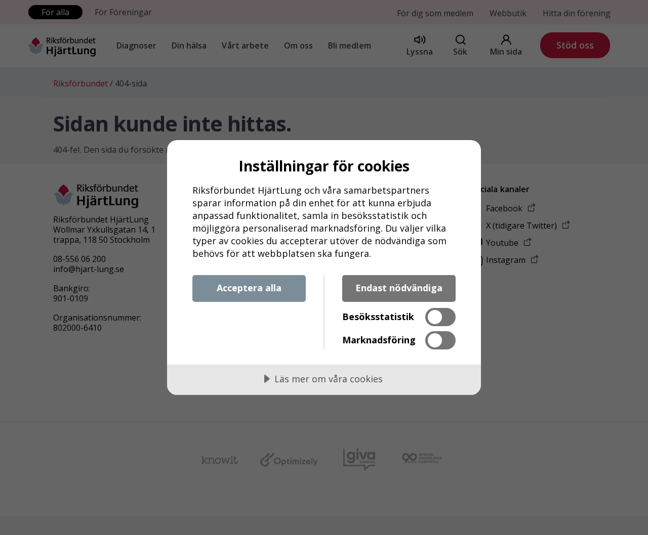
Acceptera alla (249, 288)
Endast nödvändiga (398, 288)
